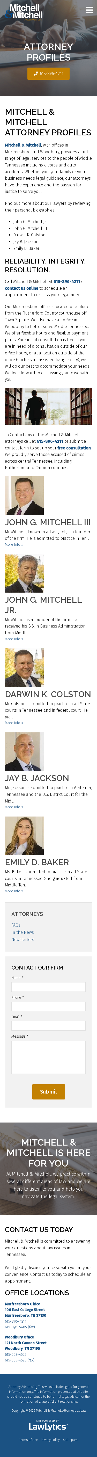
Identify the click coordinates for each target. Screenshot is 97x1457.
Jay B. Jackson (37, 778)
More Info (12, 544)
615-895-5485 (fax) (20, 1327)
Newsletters (22, 939)
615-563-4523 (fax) (19, 1360)
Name (17, 978)
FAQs (15, 925)
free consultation (74, 448)
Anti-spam (70, 1440)
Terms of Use (28, 1440)
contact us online (21, 288)
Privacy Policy (50, 1440)
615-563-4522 (15, 1354)
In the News (22, 932)
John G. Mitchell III (48, 522)
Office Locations (37, 1293)
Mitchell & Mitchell (23, 145)
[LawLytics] (48, 1426)
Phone (17, 997)
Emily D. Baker (37, 862)
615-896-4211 (51, 73)
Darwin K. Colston (48, 694)
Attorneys (27, 914)
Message (19, 1036)
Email (17, 1017)
